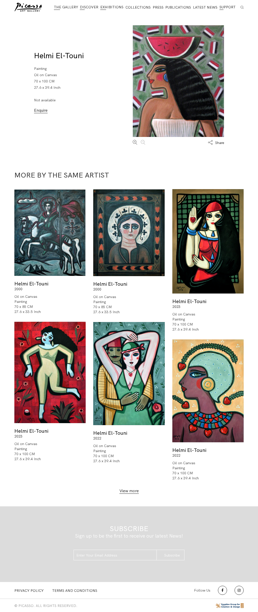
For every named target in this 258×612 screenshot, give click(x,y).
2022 (97, 438)
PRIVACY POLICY (29, 590)
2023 (176, 306)
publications (178, 7)
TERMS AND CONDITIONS (74, 590)
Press (158, 7)
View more (129, 490)
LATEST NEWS (205, 7)
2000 (18, 289)
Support (227, 7)
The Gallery (66, 7)
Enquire (41, 110)
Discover (89, 7)
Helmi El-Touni (59, 56)
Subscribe (172, 555)
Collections (138, 7)
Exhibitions (111, 7)
